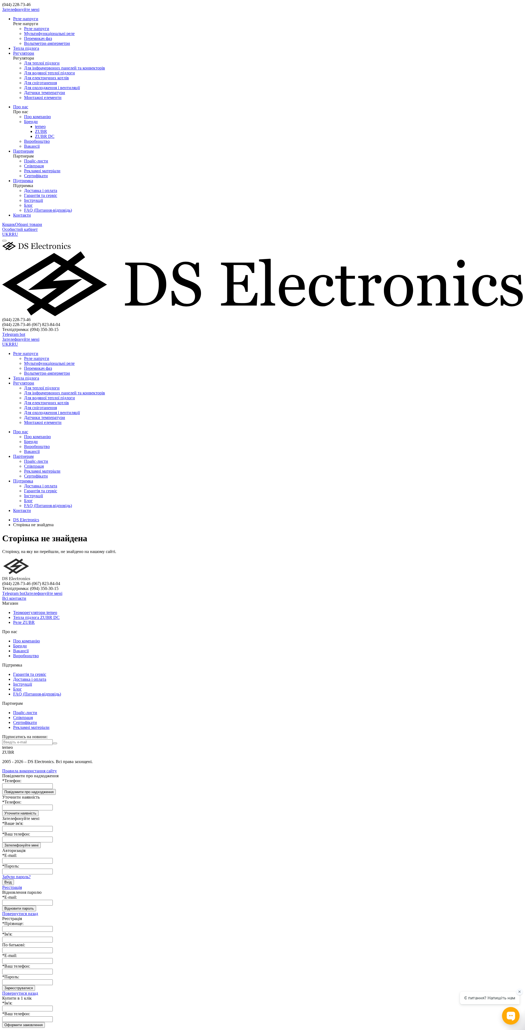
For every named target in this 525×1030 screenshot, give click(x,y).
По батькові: (13, 944)
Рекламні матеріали (42, 170)
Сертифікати (36, 175)
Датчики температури (44, 92)
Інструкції (33, 200)
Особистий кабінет (20, 229)
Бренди (31, 121)
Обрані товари (28, 224)
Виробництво (37, 141)
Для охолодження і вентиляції (52, 87)
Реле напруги (25, 23)
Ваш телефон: (16, 834)
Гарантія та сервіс (40, 195)
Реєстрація (12, 887)
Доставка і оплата (40, 190)
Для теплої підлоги (42, 63)
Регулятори (23, 58)
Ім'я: (7, 934)
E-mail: (9, 855)
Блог (28, 205)
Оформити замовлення (23, 1025)
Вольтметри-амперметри (47, 43)
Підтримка (23, 185)
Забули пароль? (16, 876)
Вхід (8, 882)
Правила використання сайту (29, 771)
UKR (7, 234)
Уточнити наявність (20, 813)
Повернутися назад (20, 913)
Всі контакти (14, 598)
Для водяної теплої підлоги (49, 73)
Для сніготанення (40, 82)
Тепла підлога (26, 378)
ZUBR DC (44, 136)
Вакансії (32, 146)
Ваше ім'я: (12, 823)
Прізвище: (13, 923)
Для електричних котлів (46, 77)
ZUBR (41, 131)
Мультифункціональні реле (49, 33)
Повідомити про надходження (29, 792)
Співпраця (34, 166)
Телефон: (11, 780)
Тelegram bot (13, 334)
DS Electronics (26, 519)
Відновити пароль (19, 908)
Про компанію (37, 116)
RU (15, 234)
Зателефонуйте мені (20, 9)
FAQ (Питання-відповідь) (48, 210)
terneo (40, 126)
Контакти (22, 510)
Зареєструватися (18, 988)
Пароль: (10, 866)
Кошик (8, 224)
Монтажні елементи (43, 97)
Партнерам (23, 156)
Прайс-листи (36, 161)
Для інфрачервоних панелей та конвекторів (64, 68)
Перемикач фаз (38, 38)
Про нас (20, 111)
